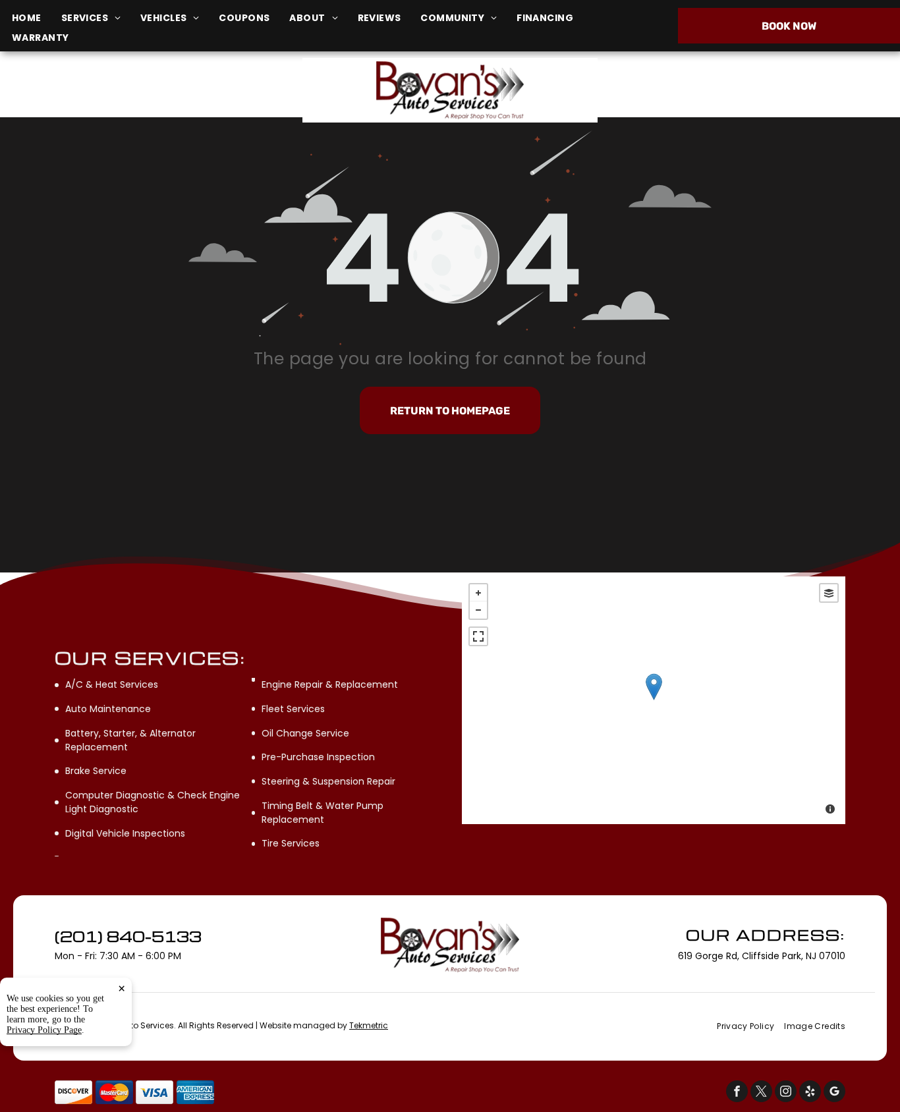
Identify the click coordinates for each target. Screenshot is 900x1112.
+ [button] (478, 592)
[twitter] (761, 1092)
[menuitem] (36, 18)
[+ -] (653, 700)
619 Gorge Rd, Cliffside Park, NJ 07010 (156, 97)
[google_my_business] (834, 1092)
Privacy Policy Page (44, 1030)
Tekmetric (368, 1025)
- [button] (478, 610)
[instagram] (786, 1092)
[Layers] (828, 592)
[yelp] (810, 1092)
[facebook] (737, 1092)
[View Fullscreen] (478, 636)
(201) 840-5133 (751, 90)
